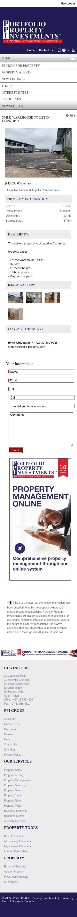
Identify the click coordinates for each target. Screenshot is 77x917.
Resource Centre (14, 815)
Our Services (12, 724)
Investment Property (16, 876)
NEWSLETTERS (13, 106)
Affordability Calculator (17, 841)
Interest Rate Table (15, 851)
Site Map (9, 749)
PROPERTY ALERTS (16, 72)
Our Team (10, 729)
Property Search (13, 790)
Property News (13, 800)
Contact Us (46, 50)
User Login (68, 3)
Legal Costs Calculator (17, 846)
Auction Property (14, 871)
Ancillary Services (15, 821)
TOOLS (6, 86)
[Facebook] (58, 51)
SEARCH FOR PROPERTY (20, 65)
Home (31, 50)
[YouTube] (68, 51)
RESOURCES (11, 99)
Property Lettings (14, 775)
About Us (9, 718)
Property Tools (12, 805)
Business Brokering (15, 810)
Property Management (17, 780)
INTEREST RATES (14, 92)
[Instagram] (63, 51)
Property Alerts (13, 795)
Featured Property (14, 866)
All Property (11, 881)
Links (7, 739)
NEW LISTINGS (13, 79)
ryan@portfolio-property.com (26, 346)
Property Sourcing (14, 785)
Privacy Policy (12, 754)
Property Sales (13, 770)
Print (72, 115)
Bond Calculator (13, 836)
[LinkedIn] (72, 51)
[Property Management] (40, 581)
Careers (8, 734)
